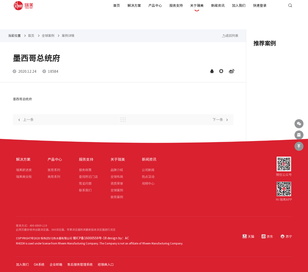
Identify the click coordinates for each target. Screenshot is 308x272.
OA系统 (39, 264)
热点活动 (148, 176)
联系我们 (85, 190)
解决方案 (134, 5)
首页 (116, 5)
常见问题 (85, 183)
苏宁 (289, 236)
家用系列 (54, 170)
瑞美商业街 (24, 176)
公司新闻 (148, 170)
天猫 (251, 236)
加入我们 (239, 5)
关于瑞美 (197, 5)
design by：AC (118, 238)
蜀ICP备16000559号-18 (90, 238)
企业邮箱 (56, 264)
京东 (270, 236)
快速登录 (260, 5)
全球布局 (116, 176)
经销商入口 (106, 264)
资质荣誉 (116, 183)
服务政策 (85, 170)
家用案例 (116, 197)
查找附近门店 (88, 176)
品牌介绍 (116, 170)
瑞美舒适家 (24, 170)
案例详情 (68, 35)
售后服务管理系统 (80, 264)
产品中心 (155, 5)
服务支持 (176, 5)
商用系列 (54, 176)
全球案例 (48, 35)
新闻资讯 (218, 5)
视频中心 (148, 183)
